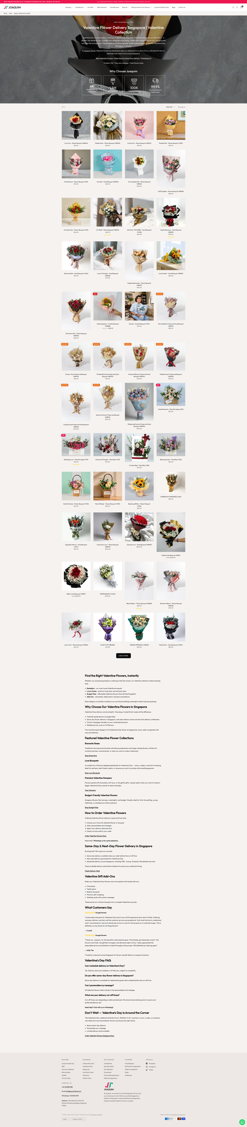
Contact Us (181, 7)
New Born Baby (109, 1066)
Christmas (86, 1075)
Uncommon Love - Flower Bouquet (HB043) (108, 546)
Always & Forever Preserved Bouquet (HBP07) (107, 416)
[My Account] (237, 7)
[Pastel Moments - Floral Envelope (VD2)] (171, 394)
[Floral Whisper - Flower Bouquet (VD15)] (107, 486)
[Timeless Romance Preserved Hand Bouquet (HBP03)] (107, 356)
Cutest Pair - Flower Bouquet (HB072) (139, 143)
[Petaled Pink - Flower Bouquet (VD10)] (171, 125)
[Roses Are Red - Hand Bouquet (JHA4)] (76, 255)
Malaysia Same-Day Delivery (140, 7)
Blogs (173, 7)
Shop (10, 13)
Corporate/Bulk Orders (161, 7)
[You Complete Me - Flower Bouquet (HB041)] (139, 164)
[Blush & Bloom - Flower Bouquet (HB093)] (139, 581)
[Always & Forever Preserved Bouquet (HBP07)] (107, 397)
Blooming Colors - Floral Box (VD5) (171, 459)
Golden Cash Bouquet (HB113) (171, 555)
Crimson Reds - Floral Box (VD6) (139, 465)
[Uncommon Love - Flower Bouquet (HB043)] (107, 526)
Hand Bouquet (114, 7)
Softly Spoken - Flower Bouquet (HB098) (171, 191)
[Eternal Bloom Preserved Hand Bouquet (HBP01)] (171, 306)
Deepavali (86, 1069)
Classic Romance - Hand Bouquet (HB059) (170, 231)
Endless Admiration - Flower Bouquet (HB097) (139, 284)
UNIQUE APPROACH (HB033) (139, 645)
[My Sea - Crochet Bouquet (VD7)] (139, 306)
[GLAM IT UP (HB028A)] (107, 627)
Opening (68, 7)
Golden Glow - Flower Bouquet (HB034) (107, 143)
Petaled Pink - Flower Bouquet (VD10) (171, 143)
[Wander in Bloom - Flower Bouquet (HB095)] (171, 581)
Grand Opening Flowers (111, 1075)
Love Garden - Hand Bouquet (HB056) (171, 273)
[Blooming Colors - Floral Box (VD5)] (171, 444)
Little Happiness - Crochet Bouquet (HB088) (108, 325)
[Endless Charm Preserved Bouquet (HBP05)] (171, 356)
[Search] (233, 7)
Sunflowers (128, 1075)
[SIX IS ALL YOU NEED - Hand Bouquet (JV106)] (139, 212)
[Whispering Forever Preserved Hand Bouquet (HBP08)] (139, 402)
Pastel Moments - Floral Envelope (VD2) (171, 409)
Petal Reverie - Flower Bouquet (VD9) (76, 182)
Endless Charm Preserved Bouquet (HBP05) (171, 375)
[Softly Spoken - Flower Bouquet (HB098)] (171, 169)
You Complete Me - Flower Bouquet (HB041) (139, 183)
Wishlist (64, 1075)
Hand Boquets (129, 1063)
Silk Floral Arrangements (132, 1066)
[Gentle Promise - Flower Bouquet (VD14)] (76, 486)
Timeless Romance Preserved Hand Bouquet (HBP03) (107, 375)
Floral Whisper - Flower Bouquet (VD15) (107, 504)
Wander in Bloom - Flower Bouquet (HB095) (171, 605)
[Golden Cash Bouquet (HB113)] (171, 532)
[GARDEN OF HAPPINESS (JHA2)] (171, 482)
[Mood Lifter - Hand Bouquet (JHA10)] (171, 627)
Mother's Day (87, 1078)
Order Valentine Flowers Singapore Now (99, 1036)
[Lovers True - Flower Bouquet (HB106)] (76, 627)
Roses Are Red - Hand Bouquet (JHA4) (76, 273)
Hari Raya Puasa (88, 1072)
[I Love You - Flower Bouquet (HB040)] (76, 125)
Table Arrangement (131, 1069)
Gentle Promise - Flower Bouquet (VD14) (76, 504)
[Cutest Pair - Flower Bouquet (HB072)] (139, 125)
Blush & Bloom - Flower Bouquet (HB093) (139, 603)
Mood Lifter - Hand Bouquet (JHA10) (171, 645)
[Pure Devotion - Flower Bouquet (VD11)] (76, 212)
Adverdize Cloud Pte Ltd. (178, 1114)
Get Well (90, 7)
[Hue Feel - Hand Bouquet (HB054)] (107, 164)
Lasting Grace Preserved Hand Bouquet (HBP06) (76, 426)
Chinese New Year (88, 1063)
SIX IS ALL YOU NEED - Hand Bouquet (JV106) (139, 231)
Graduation (107, 1072)
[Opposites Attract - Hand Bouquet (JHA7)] (76, 526)
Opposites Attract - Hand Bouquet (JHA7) (76, 546)
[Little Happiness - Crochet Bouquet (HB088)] (107, 306)
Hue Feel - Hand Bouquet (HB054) (108, 182)
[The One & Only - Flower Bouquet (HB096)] (76, 311)
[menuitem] (69, 7)
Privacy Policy (66, 1078)
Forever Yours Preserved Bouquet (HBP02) (76, 375)
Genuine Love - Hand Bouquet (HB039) (139, 545)
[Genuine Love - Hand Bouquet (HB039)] (139, 526)
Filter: (64, 107)
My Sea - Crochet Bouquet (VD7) (139, 324)
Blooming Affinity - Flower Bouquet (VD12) (139, 505)
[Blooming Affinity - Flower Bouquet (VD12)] (139, 486)
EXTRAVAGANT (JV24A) (107, 594)
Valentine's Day (88, 1066)
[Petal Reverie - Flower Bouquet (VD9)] (76, 164)
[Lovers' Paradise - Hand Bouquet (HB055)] (107, 255)
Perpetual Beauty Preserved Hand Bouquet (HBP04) (139, 375)
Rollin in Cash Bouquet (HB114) (76, 594)
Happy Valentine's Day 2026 (22, 13)
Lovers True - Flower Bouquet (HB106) (76, 645)
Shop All (124, 7)
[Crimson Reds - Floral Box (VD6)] (139, 447)
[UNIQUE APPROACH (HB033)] (139, 627)
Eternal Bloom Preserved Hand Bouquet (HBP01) (171, 325)
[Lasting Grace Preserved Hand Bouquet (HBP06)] (76, 402)
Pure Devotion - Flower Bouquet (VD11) (76, 230)
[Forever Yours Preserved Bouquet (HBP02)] (76, 356)
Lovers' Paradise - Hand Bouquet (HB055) (107, 275)
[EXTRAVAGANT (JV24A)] (107, 576)
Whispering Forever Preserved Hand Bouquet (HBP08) (139, 425)
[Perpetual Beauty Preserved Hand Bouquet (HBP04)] (139, 356)
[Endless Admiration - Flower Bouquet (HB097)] (139, 260)
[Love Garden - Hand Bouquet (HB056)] (171, 255)
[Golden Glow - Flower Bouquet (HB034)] (107, 125)
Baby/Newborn (102, 7)
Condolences (79, 7)
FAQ (63, 1066)
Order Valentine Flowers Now (95, 836)
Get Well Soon (108, 1069)
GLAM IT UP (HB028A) (107, 645)
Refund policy (66, 1072)
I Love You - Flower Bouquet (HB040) (76, 143)
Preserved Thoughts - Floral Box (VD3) (108, 459)
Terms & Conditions (68, 1069)
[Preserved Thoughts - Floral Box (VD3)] (107, 444)
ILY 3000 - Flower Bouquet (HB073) (107, 230)
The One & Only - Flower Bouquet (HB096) (76, 335)
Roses (127, 1072)
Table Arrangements (110, 1078)
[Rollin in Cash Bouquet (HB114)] (76, 576)
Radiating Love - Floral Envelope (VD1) (76, 459)
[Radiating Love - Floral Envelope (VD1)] (76, 444)
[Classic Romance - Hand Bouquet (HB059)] (171, 212)
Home (5, 13)
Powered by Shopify (96, 1114)
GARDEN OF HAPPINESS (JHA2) (170, 497)
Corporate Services (68, 1063)
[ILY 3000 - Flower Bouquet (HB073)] (107, 212)
